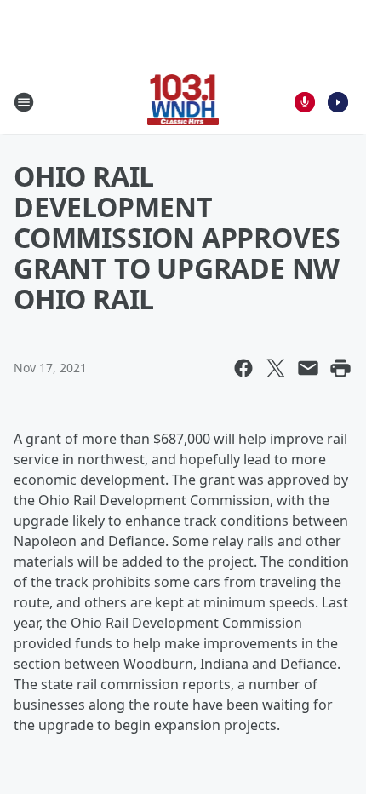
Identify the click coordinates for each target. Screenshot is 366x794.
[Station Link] (183, 101)
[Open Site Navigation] (24, 102)
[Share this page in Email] (308, 368)
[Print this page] (340, 368)
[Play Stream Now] (338, 102)
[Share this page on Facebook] (243, 368)
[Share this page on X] (276, 368)
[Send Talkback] (305, 102)
